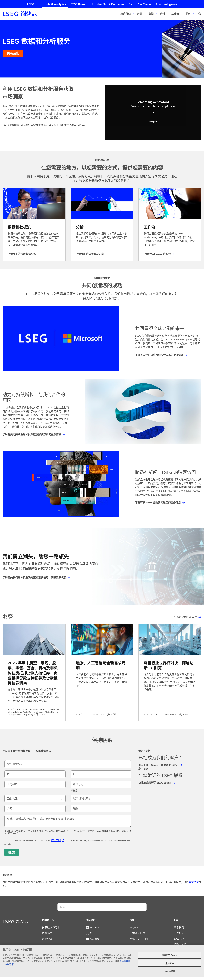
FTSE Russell (79, 4)
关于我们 (179, 927)
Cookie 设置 (169, 971)
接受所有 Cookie (169, 955)
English (134, 927)
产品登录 (47, 939)
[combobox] (67, 764)
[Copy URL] (153, 113)
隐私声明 (56, 840)
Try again (153, 122)
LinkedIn (95, 927)
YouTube (95, 939)
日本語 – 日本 (137, 933)
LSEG (30, 4)
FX (130, 4)
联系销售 (47, 933)
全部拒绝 (169, 963)
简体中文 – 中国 (139, 939)
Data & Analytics (55, 4)
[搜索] (200, 14)
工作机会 (179, 933)
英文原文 (194, 882)
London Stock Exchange (108, 4)
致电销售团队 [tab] (43, 751)
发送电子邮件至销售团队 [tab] (17, 751)
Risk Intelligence (166, 4)
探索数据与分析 (51, 927)
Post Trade (144, 4)
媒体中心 (179, 939)
